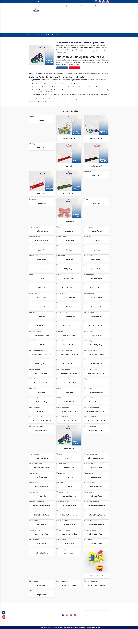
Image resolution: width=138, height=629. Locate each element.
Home (69, 6)
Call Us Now (63, 68)
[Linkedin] (103, 1)
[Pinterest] (107, 1)
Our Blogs (76, 624)
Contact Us (104, 6)
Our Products (88, 6)
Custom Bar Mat (101, 615)
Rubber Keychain (88, 617)
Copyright (40, 627)
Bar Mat (99, 613)
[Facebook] (96, 1)
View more (69, 127)
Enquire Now (75, 68)
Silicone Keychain (88, 615)
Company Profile (78, 6)
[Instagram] (99, 1)
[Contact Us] (4, 618)
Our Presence (84, 624)
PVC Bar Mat (100, 617)
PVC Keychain (87, 619)
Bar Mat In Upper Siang (38, 35)
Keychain (86, 613)
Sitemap (97, 6)
